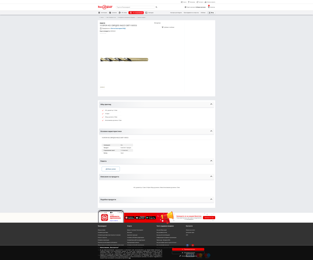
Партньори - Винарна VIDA (163, 240)
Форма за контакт (190, 230)
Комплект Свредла (126, 147)
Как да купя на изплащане (163, 235)
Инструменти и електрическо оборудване (126, 17)
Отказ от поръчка (102, 237)
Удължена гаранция (132, 235)
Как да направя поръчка (163, 245)
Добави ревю (111, 169)
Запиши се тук (209, 217)
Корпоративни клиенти (133, 242)
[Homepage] (105, 7)
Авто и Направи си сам (111, 17)
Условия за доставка (103, 232)
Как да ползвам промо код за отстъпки (166, 242)
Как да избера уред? (162, 230)
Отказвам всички (189, 253)
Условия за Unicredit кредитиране (135, 245)
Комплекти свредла (141, 17)
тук (130, 258)
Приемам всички (189, 249)
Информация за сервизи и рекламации (166, 237)
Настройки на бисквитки (189, 256)
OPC (187, 235)
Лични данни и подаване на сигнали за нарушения (111, 245)
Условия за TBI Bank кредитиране (135, 237)
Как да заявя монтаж (162, 232)
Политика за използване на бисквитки (107, 242)
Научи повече (114, 220)
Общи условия (101, 230)
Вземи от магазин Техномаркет (135, 230)
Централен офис (190, 232)
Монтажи (129, 232)
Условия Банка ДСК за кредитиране (136, 240)
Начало (102, 17)
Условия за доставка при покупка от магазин (109, 235)
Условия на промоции (103, 240)
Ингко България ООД (118, 28)
